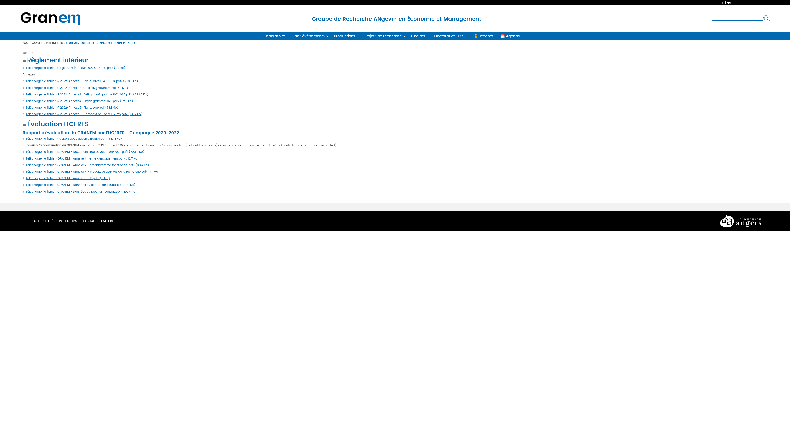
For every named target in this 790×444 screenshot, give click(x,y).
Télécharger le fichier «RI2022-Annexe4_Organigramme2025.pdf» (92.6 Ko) (79, 101)
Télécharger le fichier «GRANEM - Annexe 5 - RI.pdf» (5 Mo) (68, 178)
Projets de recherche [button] (383, 36)
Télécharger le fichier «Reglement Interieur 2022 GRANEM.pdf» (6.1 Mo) (75, 68)
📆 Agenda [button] (510, 36)
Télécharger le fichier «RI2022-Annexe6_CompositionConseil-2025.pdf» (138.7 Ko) (84, 114)
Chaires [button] (418, 36)
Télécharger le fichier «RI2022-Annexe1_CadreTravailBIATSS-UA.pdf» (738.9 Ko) (82, 81)
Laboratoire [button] (274, 36)
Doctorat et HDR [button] (448, 36)
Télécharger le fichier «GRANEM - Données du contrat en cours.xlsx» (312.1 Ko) (80, 185)
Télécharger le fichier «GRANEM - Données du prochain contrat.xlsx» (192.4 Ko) (81, 192)
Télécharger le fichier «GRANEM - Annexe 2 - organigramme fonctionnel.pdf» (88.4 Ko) (87, 165)
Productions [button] (344, 36)
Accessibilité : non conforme (56, 221)
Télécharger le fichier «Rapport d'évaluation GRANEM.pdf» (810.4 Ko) (74, 138)
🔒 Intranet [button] (483, 36)
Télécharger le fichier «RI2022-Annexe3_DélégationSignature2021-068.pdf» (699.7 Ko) (87, 94)
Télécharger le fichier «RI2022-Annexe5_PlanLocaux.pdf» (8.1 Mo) (72, 107)
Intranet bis (54, 43)
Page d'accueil (33, 43)
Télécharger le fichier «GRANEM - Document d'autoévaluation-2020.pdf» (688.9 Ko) (85, 152)
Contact (90, 221)
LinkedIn (107, 221)
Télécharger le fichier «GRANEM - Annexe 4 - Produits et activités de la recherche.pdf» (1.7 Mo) (93, 172)
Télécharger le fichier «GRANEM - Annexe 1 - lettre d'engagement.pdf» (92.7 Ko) (82, 158)
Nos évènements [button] (309, 36)
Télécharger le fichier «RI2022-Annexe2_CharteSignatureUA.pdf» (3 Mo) (77, 88)
